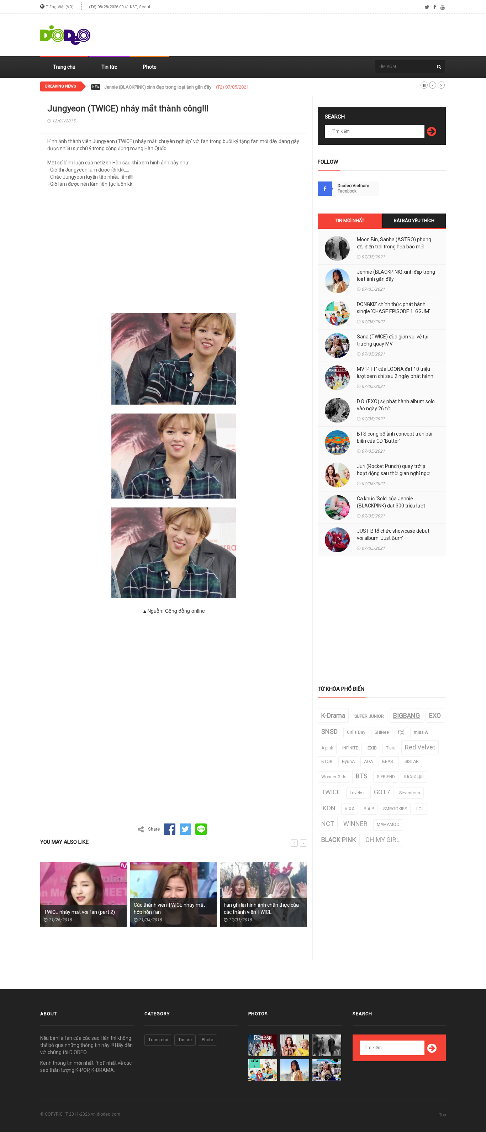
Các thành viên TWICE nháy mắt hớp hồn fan (128, 908)
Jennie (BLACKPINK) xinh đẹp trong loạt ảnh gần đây (396, 275)
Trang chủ (64, 67)
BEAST (388, 761)
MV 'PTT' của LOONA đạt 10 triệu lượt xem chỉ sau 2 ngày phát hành (395, 372)
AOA (368, 761)
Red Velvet (420, 747)
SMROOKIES (395, 808)
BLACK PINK (338, 839)
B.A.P (369, 808)
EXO (435, 715)
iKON (328, 808)
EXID (372, 748)
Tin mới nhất (350, 220)
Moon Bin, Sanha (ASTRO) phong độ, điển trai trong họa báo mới (394, 243)
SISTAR (412, 761)
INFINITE (350, 748)
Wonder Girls (334, 776)
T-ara (391, 748)
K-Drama (333, 715)
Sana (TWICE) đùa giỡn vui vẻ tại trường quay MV (392, 340)
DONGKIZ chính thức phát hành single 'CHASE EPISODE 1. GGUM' (170, 87)
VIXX (349, 808)
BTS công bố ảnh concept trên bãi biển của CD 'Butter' (394, 437)
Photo (150, 67)
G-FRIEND (386, 776)
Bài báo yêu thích (414, 220)
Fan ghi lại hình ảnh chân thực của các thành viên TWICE (220, 908)
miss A (421, 732)
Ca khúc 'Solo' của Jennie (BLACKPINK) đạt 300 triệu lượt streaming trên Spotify (391, 506)
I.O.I (419, 808)
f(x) (401, 732)
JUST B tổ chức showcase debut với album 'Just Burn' (393, 534)
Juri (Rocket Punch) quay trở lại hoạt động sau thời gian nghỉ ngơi (393, 469)
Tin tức (109, 67)
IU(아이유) (414, 776)
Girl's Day (356, 732)
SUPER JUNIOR (369, 716)
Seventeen (409, 792)
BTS (362, 776)
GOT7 (382, 792)
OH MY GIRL (382, 839)
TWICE (330, 792)
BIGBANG (406, 715)
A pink (327, 748)
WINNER (355, 823)
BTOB (327, 761)
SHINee (382, 732)
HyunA (348, 761)
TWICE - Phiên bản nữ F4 (300, 912)
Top (442, 1114)
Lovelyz (357, 792)
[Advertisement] (316, 35)
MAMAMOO (388, 824)
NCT (327, 823)
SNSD (329, 731)
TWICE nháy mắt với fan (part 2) (38, 912)
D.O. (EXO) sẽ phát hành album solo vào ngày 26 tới (396, 405)
